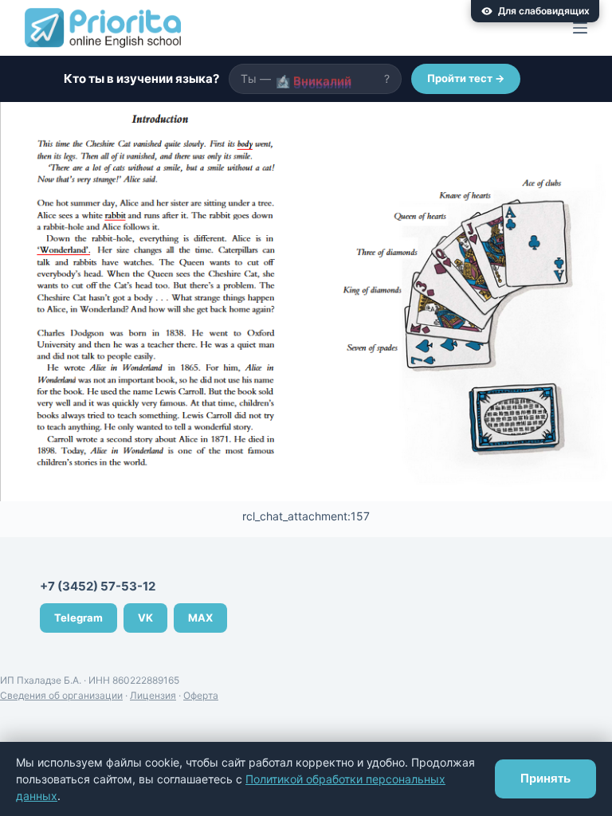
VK (145, 617)
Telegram (78, 617)
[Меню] (580, 28)
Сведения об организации (61, 695)
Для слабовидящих (544, 11)
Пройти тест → (465, 78)
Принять (545, 778)
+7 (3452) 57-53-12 (97, 586)
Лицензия (153, 695)
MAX (200, 617)
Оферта (200, 695)
